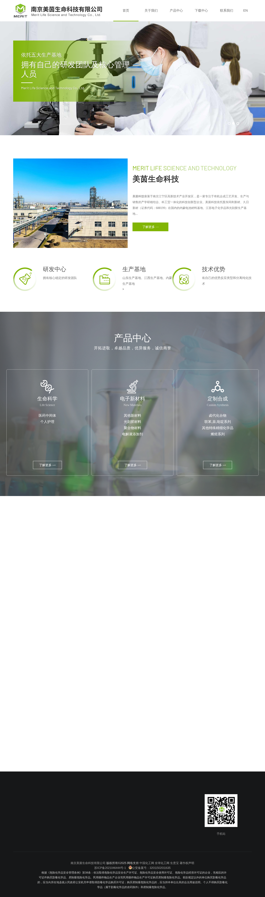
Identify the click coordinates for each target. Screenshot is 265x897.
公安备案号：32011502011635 (151, 867)
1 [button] (229, 123)
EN (245, 10)
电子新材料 (67, 832)
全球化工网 (162, 863)
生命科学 (65, 825)
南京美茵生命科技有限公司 (88, 863)
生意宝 (174, 863)
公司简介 (26, 825)
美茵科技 (138, 196)
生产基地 (26, 839)
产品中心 (176, 10)
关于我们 (151, 10)
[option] (132, 67)
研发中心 (26, 832)
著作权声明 (187, 863)
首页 (126, 10)
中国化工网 (146, 863)
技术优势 (26, 846)
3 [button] (237, 123)
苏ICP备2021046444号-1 (110, 867)
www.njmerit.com (120, 839)
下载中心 (201, 10)
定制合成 (65, 839)
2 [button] (233, 123)
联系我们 (226, 10)
